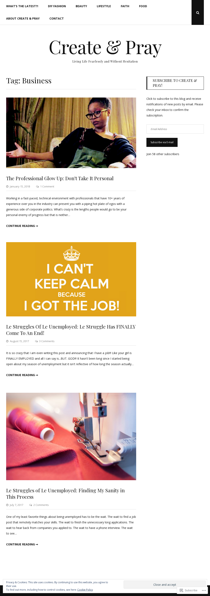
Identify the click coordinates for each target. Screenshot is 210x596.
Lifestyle (104, 6)
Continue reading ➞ (22, 226)
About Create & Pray (23, 18)
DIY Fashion (57, 6)
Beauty (81, 6)
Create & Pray (105, 46)
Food (143, 6)
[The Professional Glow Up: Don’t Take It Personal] (71, 167)
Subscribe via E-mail (162, 142)
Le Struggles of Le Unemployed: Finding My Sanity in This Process (65, 493)
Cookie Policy (85, 589)
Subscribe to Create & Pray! (175, 83)
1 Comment (47, 186)
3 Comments (47, 341)
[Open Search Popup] (198, 12)
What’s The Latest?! (22, 6)
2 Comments (41, 505)
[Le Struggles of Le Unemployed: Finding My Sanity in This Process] (71, 479)
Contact (56, 18)
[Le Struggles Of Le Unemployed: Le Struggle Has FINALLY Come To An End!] (71, 315)
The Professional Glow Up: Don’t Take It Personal (60, 178)
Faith (125, 6)
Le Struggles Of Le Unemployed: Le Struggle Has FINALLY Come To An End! (70, 329)
